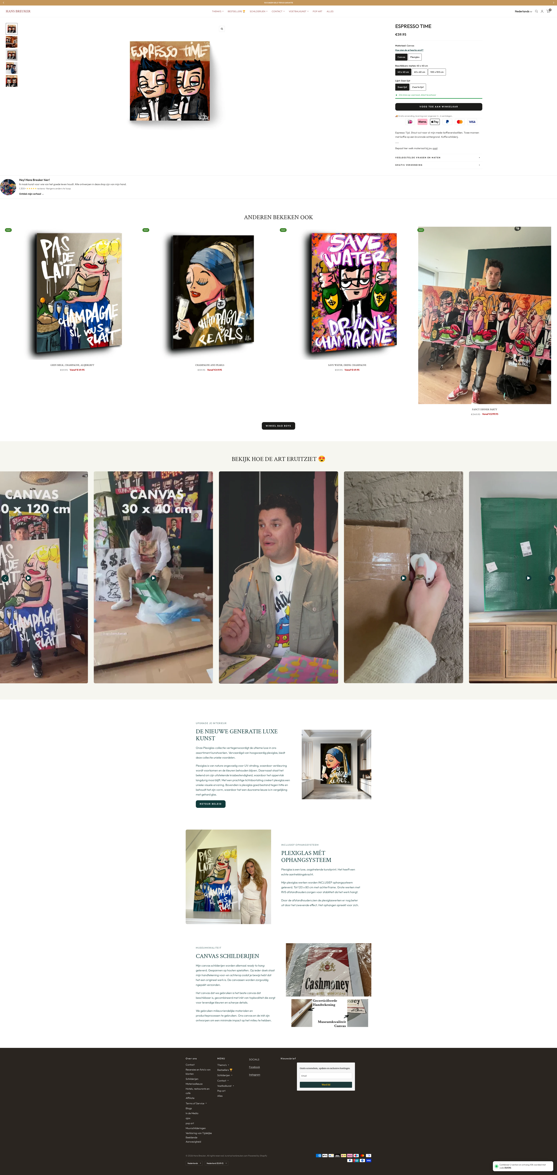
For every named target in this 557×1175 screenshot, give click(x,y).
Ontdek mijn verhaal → (31, 193)
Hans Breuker (18, 11)
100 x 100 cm (437, 72)
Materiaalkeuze (194, 1083)
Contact (277, 11)
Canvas (401, 57)
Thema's (216, 11)
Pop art (317, 11)
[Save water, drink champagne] (347, 293)
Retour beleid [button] (211, 803)
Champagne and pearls (209, 365)
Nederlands (522, 11)
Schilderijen (257, 11)
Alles (330, 11)
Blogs (189, 1108)
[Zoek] (536, 11)
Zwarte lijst (418, 87)
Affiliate (190, 1097)
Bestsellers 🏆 (236, 11)
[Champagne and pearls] (209, 293)
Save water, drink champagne (347, 365)
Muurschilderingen (196, 1128)
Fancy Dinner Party (484, 409)
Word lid (326, 1084)
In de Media (192, 1113)
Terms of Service (195, 1103)
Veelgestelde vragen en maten (418, 157)
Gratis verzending (409, 165)
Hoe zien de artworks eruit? (409, 50)
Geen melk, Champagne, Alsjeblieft (72, 365)
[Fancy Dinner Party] (484, 315)
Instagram (254, 1074)
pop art (190, 1123)
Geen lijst (402, 87)
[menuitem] (218, 11)
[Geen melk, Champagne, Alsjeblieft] (72, 293)
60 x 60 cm (419, 72)
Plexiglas (414, 57)
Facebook (254, 1066)
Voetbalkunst (297, 11)
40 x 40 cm (403, 72)
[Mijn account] (542, 11)
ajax (188, 1118)
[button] (5, 578)
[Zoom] (222, 29)
